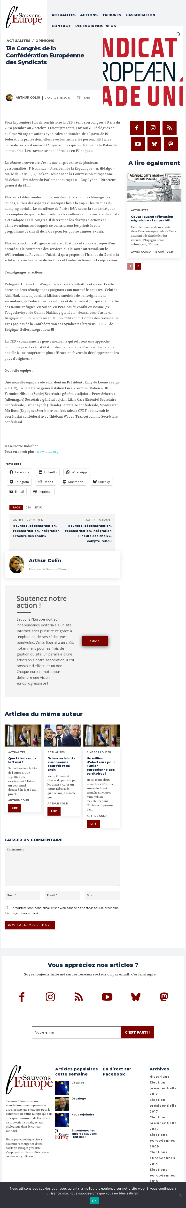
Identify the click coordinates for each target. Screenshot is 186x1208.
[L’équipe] (62, 1088)
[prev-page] (130, 266)
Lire (15, 808)
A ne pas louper (99, 752)
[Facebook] (137, 128)
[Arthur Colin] (10, 97)
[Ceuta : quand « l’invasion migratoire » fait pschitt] (154, 188)
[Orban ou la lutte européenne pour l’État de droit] (62, 736)
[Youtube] (138, 144)
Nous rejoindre (82, 1114)
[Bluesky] (154, 144)
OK (94, 1201)
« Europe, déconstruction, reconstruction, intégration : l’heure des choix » (36, 531)
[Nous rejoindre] (62, 1120)
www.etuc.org (48, 452)
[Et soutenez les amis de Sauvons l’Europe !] (62, 1136)
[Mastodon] (171, 144)
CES (28, 507)
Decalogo (78, 1098)
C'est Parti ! (137, 1032)
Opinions (44, 40)
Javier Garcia (141, 251)
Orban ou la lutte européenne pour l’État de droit (61, 764)
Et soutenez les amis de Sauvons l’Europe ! (84, 1133)
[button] (178, 34)
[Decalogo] (62, 1104)
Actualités (19, 40)
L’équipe (78, 1082)
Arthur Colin (28, 97)
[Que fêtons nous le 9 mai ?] (23, 736)
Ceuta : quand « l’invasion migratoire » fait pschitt (152, 218)
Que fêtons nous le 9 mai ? (22, 760)
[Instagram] (153, 128)
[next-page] (138, 266)
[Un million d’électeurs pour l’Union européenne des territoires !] (101, 736)
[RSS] (170, 128)
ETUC (39, 507)
